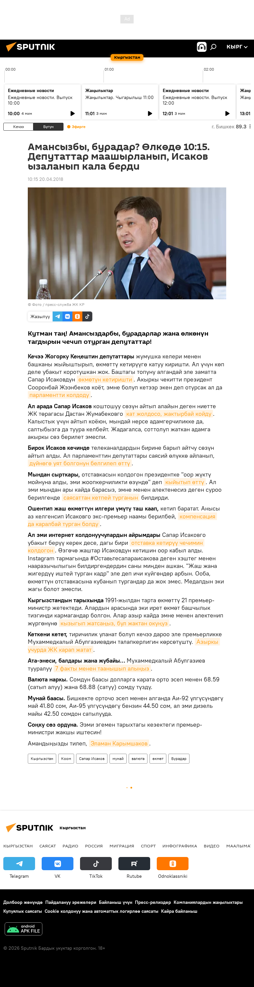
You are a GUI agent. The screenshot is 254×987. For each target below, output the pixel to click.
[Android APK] (23, 929)
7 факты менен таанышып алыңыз (102, 668)
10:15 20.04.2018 (45, 179)
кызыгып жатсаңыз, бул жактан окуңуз (114, 623)
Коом (66, 758)
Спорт (148, 846)
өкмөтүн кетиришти (105, 379)
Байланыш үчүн (115, 902)
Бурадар (179, 758)
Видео (212, 846)
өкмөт (157, 758)
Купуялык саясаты (22, 911)
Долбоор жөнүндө (23, 902)
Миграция (121, 846)
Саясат (47, 846)
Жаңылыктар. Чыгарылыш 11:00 (119, 97)
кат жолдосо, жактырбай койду (168, 413)
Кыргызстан (42, 758)
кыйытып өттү (184, 482)
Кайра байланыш (179, 911)
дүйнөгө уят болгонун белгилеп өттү (79, 463)
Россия (94, 846)
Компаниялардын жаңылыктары (208, 902)
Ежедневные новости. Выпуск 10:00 (40, 100)
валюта (138, 758)
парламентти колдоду (59, 395)
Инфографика (179, 846)
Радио (70, 846)
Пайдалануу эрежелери (70, 902)
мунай (118, 758)
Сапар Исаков (92, 758)
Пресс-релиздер (153, 902)
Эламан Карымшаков (119, 743)
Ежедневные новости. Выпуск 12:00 (195, 100)
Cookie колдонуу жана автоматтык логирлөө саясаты (101, 911)
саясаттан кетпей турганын (101, 497)
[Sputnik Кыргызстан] (32, 52)
